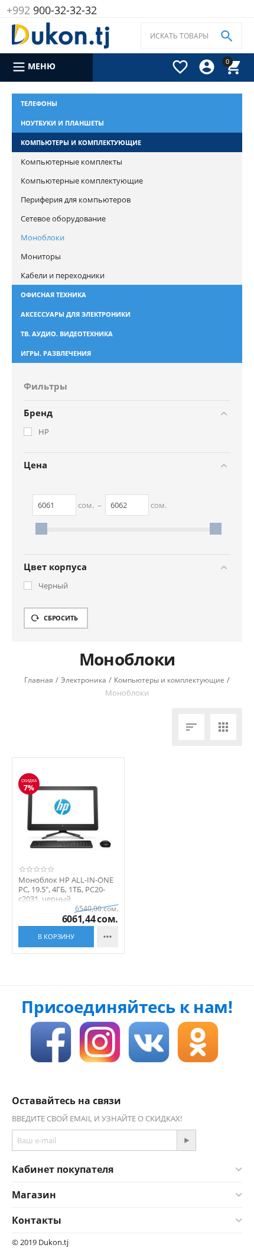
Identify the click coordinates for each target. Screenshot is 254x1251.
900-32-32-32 (51, 10)
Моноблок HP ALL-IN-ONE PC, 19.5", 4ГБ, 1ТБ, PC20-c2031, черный (65, 889)
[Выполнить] (186, 1140)
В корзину (56, 936)
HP (43, 432)
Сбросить (60, 617)
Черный (53, 586)
